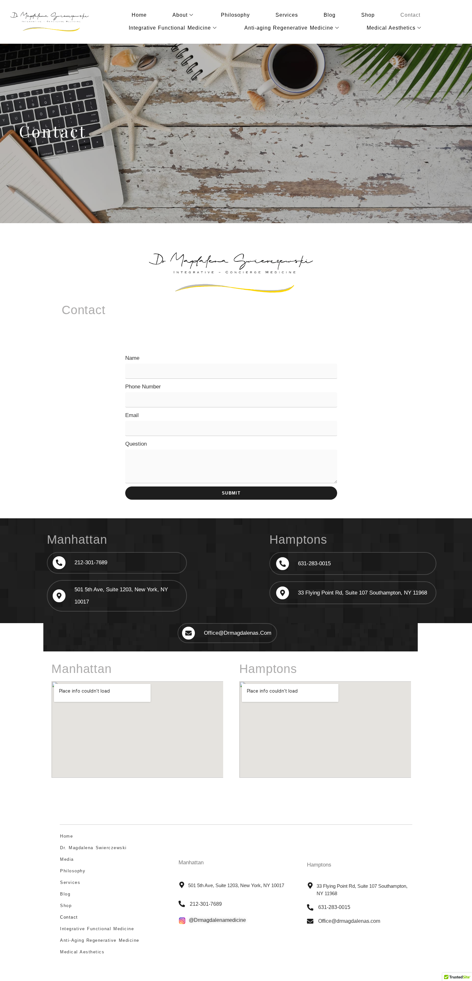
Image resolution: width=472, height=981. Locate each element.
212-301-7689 (90, 562)
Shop (368, 15)
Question (136, 444)
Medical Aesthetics (391, 28)
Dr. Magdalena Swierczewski (93, 847)
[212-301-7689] (59, 562)
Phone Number (143, 387)
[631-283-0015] (282, 563)
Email (132, 415)
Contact (410, 15)
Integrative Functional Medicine (170, 28)
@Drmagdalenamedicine (217, 920)
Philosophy (235, 15)
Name (132, 358)
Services (286, 15)
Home (139, 15)
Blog (330, 15)
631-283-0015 (314, 563)
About (180, 15)
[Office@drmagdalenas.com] (188, 633)
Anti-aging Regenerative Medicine (288, 28)
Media (67, 859)
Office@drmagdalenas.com (237, 633)
